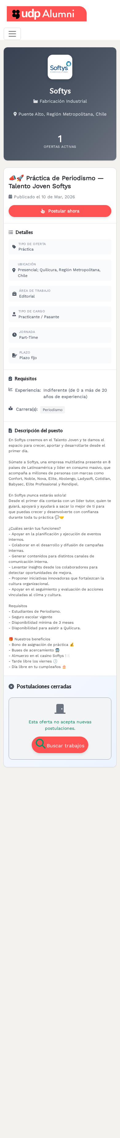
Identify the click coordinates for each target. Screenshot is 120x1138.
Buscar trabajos (65, 746)
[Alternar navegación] (12, 34)
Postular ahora (63, 210)
